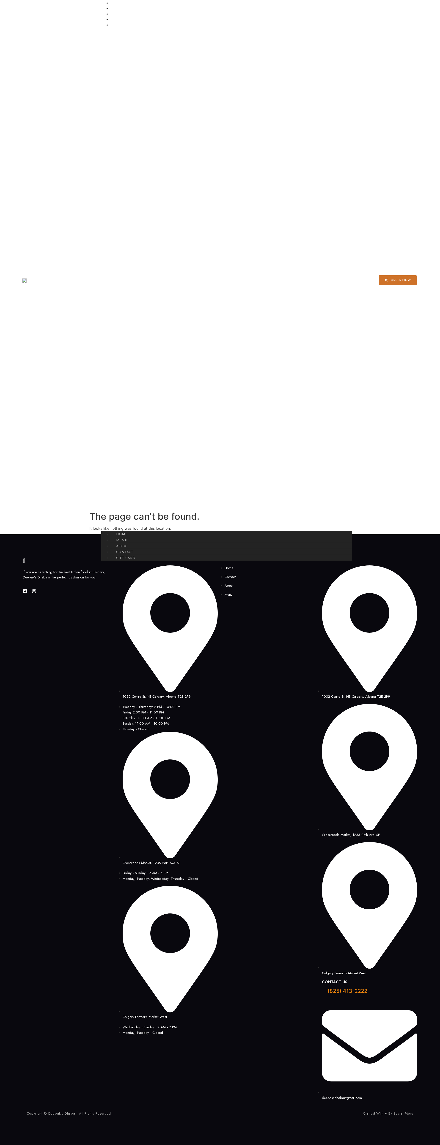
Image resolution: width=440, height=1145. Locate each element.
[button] (226, 279)
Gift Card (123, 25)
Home (119, 3)
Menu (119, 8)
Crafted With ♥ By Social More (388, 1113)
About (120, 14)
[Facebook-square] (25, 591)
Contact (123, 19)
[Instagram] (34, 591)
